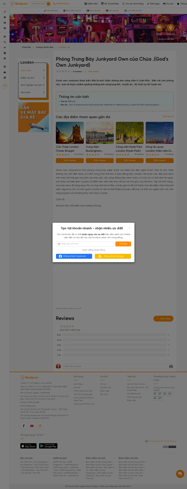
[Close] (129, 227)
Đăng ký (123, 244)
